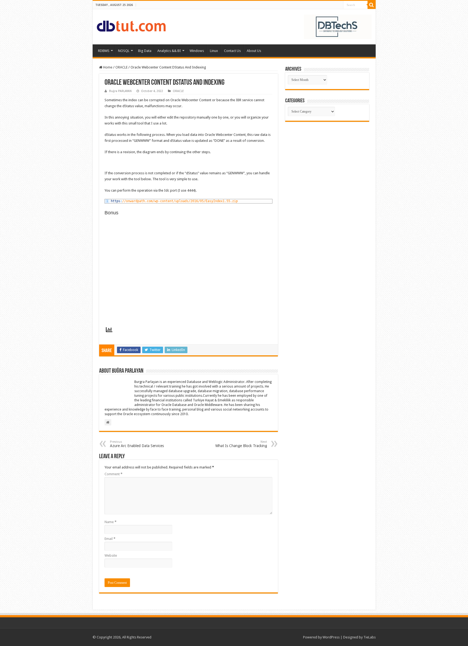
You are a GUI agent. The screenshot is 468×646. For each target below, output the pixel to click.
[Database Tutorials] (131, 25)
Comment (113, 474)
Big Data (144, 51)
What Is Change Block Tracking (241, 444)
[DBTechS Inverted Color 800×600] (338, 26)
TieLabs (369, 637)
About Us (254, 51)
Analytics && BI (169, 51)
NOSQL (123, 51)
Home (107, 67)
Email (110, 539)
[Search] (372, 5)
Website (111, 555)
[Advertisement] (327, 162)
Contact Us (232, 51)
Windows (197, 51)
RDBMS (103, 51)
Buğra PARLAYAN (120, 91)
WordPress (331, 637)
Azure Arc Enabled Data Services (137, 444)
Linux (214, 51)
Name (110, 522)
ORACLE (121, 67)
